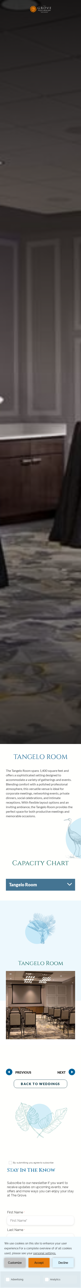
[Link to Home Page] (40, 12)
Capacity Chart (40, 863)
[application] (40, 1262)
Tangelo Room (41, 757)
